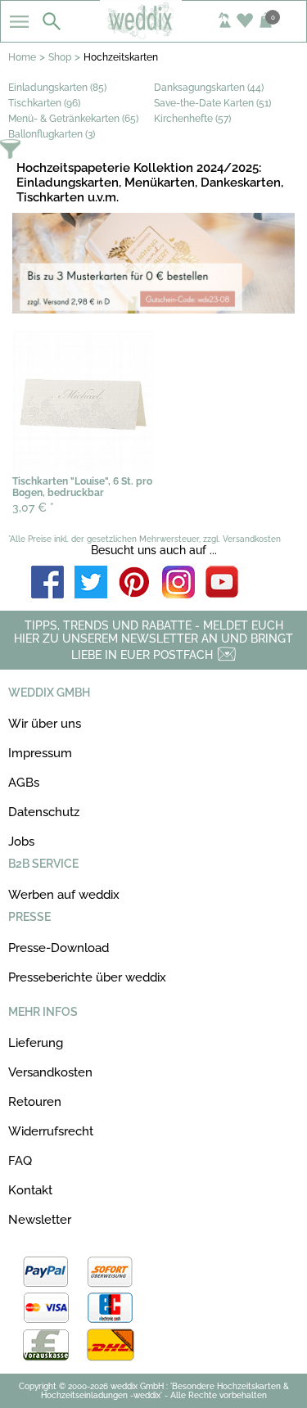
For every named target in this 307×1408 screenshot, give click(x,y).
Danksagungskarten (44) (209, 87)
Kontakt (30, 1190)
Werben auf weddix (64, 894)
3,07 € (33, 507)
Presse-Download (58, 948)
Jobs (21, 841)
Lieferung (35, 1043)
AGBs (23, 782)
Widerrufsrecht (50, 1131)
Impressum (40, 753)
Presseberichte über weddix (87, 977)
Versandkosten (50, 1072)
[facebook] (47, 583)
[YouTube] (222, 583)
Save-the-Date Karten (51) (212, 103)
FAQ (20, 1160)
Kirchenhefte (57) (192, 118)
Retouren (34, 1101)
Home (22, 57)
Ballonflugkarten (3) (51, 134)
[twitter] (91, 583)
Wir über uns (44, 723)
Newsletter (39, 1219)
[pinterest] (135, 583)
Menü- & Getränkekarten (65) (73, 118)
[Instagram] (178, 583)
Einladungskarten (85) (57, 87)
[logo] (153, 34)
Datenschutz (43, 812)
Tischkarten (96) (44, 103)
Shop (59, 57)
